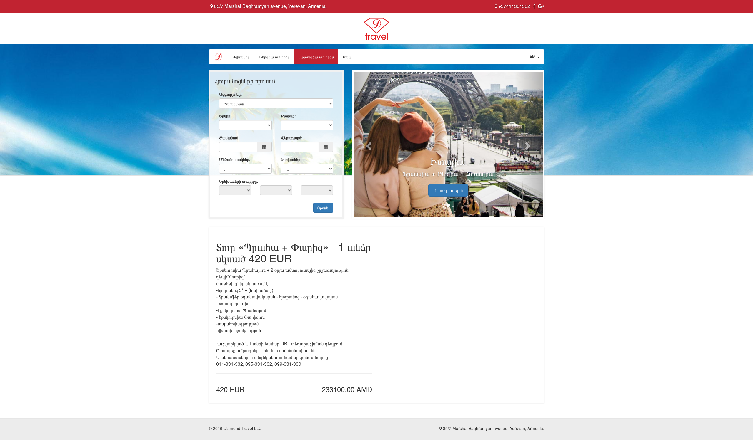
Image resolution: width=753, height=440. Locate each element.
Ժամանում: (229, 137)
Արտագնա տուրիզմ (316, 57)
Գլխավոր (241, 57)
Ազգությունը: (230, 94)
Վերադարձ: (292, 137)
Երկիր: (225, 116)
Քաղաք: (288, 116)
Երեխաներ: (291, 159)
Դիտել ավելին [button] (448, 190)
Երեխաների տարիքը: (238, 181)
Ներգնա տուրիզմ (274, 57)
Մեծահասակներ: (235, 159)
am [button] (533, 57)
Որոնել (323, 208)
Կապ (347, 57)
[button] (368, 144)
